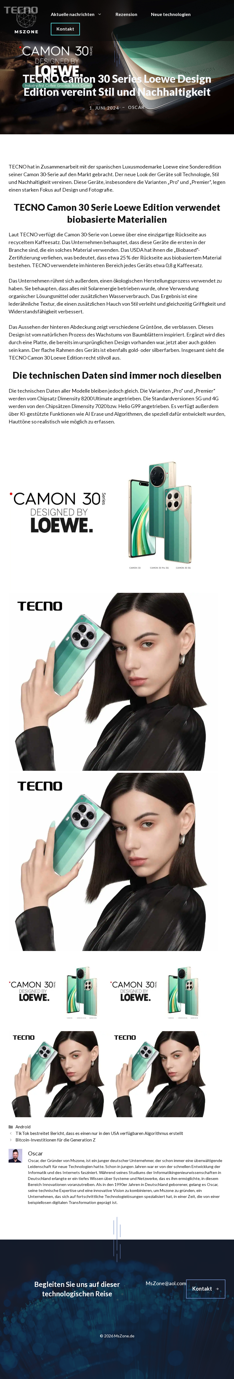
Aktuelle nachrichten (72, 14)
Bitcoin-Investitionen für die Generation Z (55, 1139)
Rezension (126, 14)
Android (23, 1126)
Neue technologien (171, 14)
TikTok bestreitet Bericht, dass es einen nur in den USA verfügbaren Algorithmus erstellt (99, 1133)
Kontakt (65, 28)
